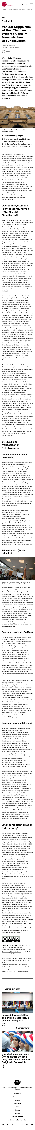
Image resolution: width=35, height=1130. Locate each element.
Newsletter (17, 1103)
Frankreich (30, 9)
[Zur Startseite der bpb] (7, 6)
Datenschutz (17, 1097)
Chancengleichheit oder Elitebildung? (17, 147)
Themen (4, 9)
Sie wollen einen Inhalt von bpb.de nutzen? (16, 971)
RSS (17, 1107)
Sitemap (17, 1100)
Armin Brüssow (9, 45)
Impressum (17, 1093)
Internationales (13, 9)
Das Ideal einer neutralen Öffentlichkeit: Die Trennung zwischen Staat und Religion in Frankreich (16, 1058)
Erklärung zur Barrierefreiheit (17, 1120)
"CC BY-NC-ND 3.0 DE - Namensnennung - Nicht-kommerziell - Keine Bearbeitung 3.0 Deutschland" (16, 950)
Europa (22, 9)
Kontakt (17, 1110)
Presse (17, 1113)
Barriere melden (17, 1117)
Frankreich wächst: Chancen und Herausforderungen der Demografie (16, 1018)
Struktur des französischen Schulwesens (18, 144)
